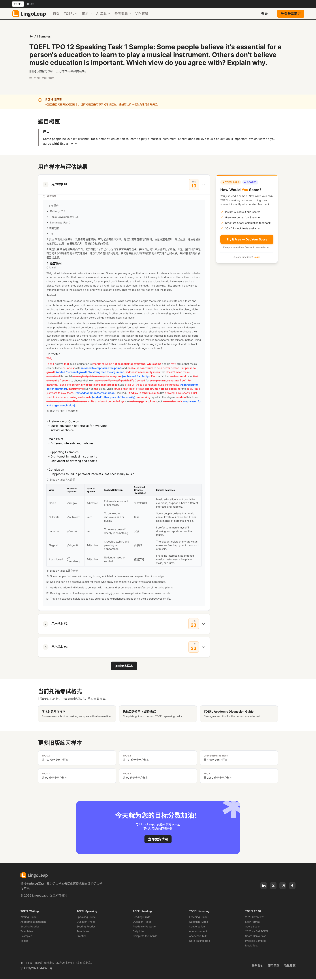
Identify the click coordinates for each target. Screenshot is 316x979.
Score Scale (252, 926)
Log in (257, 256)
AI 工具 (101, 14)
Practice (81, 935)
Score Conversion (255, 935)
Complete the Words (145, 935)
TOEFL (18, 3)
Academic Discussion (33, 921)
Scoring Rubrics (29, 926)
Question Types (86, 921)
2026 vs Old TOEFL (257, 931)
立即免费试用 (158, 839)
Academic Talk (198, 935)
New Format (252, 921)
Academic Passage (144, 926)
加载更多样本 (124, 666)
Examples (26, 935)
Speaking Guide (86, 916)
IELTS (30, 3)
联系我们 (257, 965)
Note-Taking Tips (199, 940)
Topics (24, 940)
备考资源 (121, 14)
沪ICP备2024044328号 (36, 968)
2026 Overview (254, 916)
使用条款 (273, 965)
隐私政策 (290, 965)
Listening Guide (198, 916)
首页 (56, 14)
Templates (26, 931)
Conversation (197, 926)
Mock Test (251, 945)
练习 (85, 14)
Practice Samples (255, 940)
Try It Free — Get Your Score (247, 239)
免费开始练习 (291, 14)
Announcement (198, 931)
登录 (264, 14)
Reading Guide (141, 916)
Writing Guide (28, 916)
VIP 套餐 (141, 14)
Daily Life (138, 931)
